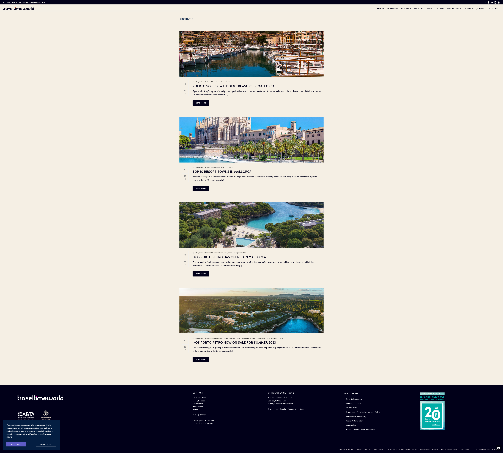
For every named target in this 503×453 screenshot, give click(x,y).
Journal (480, 9)
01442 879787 (11, 2)
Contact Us (492, 9)
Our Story (469, 9)
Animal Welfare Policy (354, 421)
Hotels (249, 338)
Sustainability (454, 9)
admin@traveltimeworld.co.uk (34, 2)
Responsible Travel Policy (356, 416)
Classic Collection (229, 338)
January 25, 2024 (227, 167)
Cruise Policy (351, 425)
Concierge (439, 9)
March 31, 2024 (226, 82)
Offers (429, 9)
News (225, 253)
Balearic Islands (210, 82)
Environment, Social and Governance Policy (363, 412)
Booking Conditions (353, 403)
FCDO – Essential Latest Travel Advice (360, 430)
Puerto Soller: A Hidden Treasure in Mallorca (234, 86)
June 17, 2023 (241, 253)
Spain (230, 253)
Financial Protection (354, 399)
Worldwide (392, 9)
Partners (418, 9)
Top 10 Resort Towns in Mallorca (222, 172)
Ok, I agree (16, 444)
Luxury (254, 338)
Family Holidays (241, 338)
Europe (380, 9)
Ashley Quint (199, 82)
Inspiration (406, 9)
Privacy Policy (351, 408)
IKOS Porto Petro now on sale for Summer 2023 (234, 342)
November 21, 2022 (277, 338)
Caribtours (219, 253)
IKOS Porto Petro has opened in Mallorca (229, 257)
